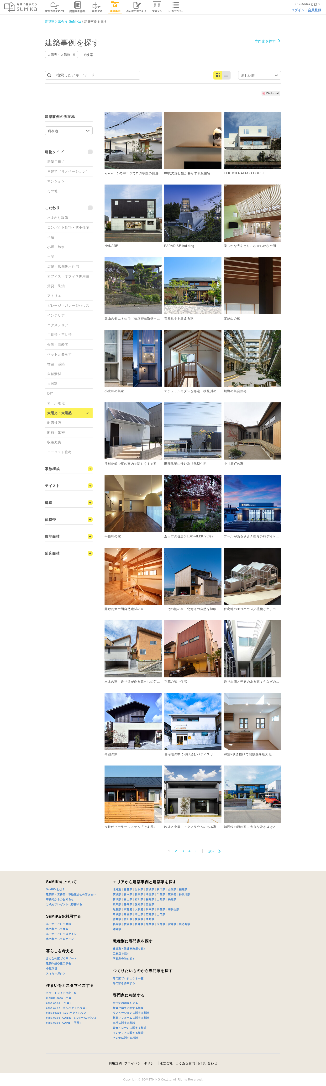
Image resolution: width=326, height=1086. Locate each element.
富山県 (128, 899)
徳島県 (117, 919)
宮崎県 (172, 924)
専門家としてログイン (60, 938)
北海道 (117, 889)
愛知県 (139, 904)
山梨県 (161, 899)
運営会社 (166, 1063)
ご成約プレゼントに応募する (64, 904)
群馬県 (139, 894)
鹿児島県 (184, 924)
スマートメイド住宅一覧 (61, 992)
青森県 (128, 889)
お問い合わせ (207, 1063)
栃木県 (128, 894)
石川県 (139, 899)
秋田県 (161, 889)
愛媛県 (139, 919)
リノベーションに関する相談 (131, 1012)
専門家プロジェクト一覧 (128, 978)
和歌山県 (173, 909)
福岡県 (117, 924)
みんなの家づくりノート (61, 958)
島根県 (128, 914)
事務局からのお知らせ (60, 899)
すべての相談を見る (125, 1002)
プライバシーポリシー (140, 1063)
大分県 (161, 924)
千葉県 (161, 894)
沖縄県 (117, 929)
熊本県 (150, 924)
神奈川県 (184, 894)
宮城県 (150, 889)
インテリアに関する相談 (128, 1032)
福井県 (150, 899)
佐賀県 (128, 924)
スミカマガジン (56, 973)
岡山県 (139, 914)
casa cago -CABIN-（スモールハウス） (72, 1017)
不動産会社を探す (124, 958)
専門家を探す (265, 41)
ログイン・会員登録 (306, 10)
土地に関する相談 (124, 1022)
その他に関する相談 (125, 1037)
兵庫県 (150, 909)
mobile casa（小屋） (60, 997)
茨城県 (117, 894)
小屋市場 (51, 968)
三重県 (150, 904)
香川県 (128, 919)
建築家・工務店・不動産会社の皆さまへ (71, 894)
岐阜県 (117, 904)
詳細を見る (164, 113)
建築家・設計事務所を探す (129, 948)
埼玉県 (150, 894)
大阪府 (139, 909)
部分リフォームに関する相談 (131, 1017)
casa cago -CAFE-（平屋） (64, 1022)
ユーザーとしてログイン (61, 933)
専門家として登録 (57, 928)
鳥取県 (117, 914)
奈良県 (161, 909)
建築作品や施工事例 (58, 963)
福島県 (183, 889)
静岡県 (128, 904)
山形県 (172, 889)
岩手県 (139, 889)
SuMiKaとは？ (55, 889)
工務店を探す (121, 953)
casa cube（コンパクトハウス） (67, 1007)
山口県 (161, 914)
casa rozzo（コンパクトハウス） (67, 1012)
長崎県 (139, 924)
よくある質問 (185, 1063)
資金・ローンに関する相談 (129, 1027)
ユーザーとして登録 (58, 923)
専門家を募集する (124, 983)
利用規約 (115, 1063)
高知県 (150, 919)
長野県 (172, 899)
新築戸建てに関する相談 (128, 1007)
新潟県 (117, 899)
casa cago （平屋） (59, 1002)
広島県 (150, 914)
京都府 (128, 909)
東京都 (172, 894)
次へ (211, 851)
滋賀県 (117, 909)
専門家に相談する (129, 995)
